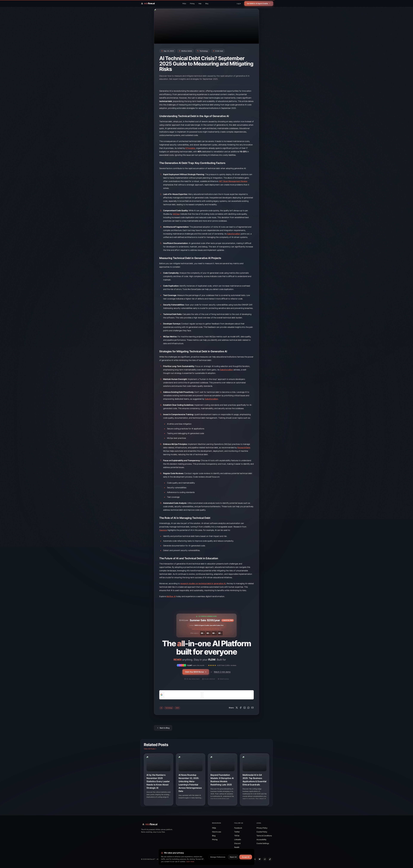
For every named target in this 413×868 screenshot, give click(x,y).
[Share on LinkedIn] (244, 707)
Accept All (245, 857)
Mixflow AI (171, 596)
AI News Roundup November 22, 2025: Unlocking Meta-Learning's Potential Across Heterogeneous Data (190, 783)
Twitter (237, 832)
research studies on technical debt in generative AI (203, 583)
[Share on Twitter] (236, 707)
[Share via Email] (252, 707)
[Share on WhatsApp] (248, 707)
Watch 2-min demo (222, 672)
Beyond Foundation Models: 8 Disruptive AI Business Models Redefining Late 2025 (222, 780)
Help (199, 3)
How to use (216, 832)
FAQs (184, 3)
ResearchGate (243, 447)
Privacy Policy (262, 828)
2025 (177, 708)
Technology (168, 708)
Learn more (190, 861)
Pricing (192, 3)
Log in (239, 3)
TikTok (236, 836)
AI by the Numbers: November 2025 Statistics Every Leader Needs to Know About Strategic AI (158, 781)
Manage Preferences (217, 857)
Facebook (238, 828)
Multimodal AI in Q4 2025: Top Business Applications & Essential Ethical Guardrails (254, 780)
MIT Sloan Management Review (233, 181)
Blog (206, 3)
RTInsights (190, 148)
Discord (237, 843)
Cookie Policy (262, 832)
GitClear (176, 214)
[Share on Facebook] (240, 707)
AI (161, 708)
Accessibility (261, 839)
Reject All (233, 857)
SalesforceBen (233, 234)
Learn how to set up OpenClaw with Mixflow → (206, 629)
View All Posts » (150, 749)
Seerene (163, 530)
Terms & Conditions (264, 836)
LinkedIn (237, 839)
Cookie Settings (263, 843)
